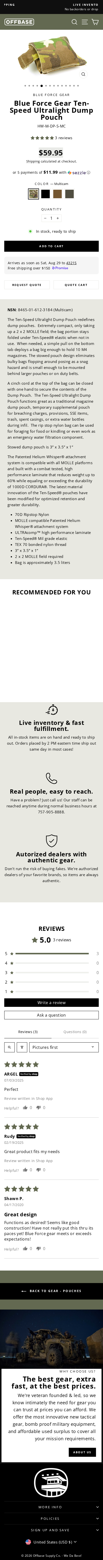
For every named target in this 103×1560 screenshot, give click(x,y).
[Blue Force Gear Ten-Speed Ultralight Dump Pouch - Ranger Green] (31, 684)
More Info (50, 1507)
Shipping (33, 161)
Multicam (33, 194)
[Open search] (9, 1047)
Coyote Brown (57, 194)
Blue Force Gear (51, 94)
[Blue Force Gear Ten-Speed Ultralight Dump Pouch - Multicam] (14, 684)
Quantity (51, 209)
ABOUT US (82, 1452)
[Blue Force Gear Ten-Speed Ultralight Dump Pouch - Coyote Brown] (25, 684)
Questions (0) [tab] (75, 1031)
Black (45, 194)
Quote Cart (76, 285)
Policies (50, 1518)
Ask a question (51, 1015)
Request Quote (27, 285)
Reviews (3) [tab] (28, 1031)
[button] (43, 137)
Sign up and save (50, 1530)
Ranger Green (69, 194)
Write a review (52, 1002)
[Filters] (22, 1047)
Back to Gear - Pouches (55, 1291)
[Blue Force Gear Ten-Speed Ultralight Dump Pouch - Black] (19, 684)
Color (51, 183)
